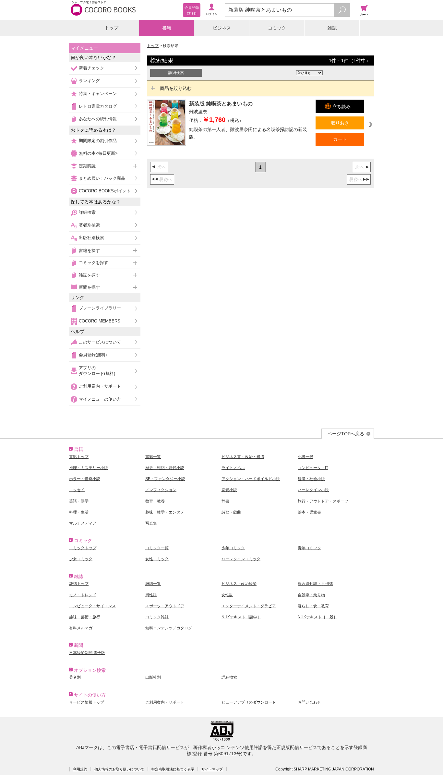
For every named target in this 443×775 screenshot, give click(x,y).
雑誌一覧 (153, 583)
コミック (277, 27)
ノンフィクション (160, 490)
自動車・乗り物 (311, 595)
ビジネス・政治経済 (239, 583)
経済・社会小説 (311, 479)
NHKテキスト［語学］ (241, 617)
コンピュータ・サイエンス (92, 606)
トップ (111, 27)
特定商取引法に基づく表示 (172, 769)
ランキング (89, 80)
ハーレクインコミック (241, 559)
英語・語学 (79, 501)
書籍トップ (79, 456)
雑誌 (332, 27)
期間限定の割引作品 (98, 140)
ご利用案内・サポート (100, 386)
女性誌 (227, 595)
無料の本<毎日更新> (98, 153)
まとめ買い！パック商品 (102, 178)
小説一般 (305, 456)
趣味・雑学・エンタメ (164, 512)
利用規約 (80, 769)
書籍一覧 (153, 456)
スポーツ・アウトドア (164, 606)
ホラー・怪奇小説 (84, 479)
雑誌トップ (79, 583)
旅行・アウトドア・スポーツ (323, 501)
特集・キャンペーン (98, 93)
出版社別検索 (91, 237)
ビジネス (222, 27)
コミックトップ (82, 548)
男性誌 (151, 595)
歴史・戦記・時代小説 (164, 468)
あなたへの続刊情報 (98, 118)
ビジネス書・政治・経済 (243, 456)
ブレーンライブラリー (100, 308)
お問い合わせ (309, 702)
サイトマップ (212, 769)
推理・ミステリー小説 (88, 468)
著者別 (75, 677)
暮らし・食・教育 (313, 606)
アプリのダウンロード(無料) (97, 370)
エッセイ (77, 490)
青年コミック (309, 548)
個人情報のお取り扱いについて (119, 769)
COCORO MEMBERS (99, 321)
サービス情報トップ (86, 702)
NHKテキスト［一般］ (317, 617)
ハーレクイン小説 (313, 490)
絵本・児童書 (309, 512)
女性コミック (157, 559)
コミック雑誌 (157, 617)
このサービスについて (100, 342)
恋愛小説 (229, 490)
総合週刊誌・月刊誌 (315, 583)
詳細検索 (87, 212)
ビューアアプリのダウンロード (249, 702)
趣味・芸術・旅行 (84, 617)
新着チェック (91, 68)
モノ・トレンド (82, 595)
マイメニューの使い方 (100, 399)
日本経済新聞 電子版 (87, 652)
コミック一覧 (157, 548)
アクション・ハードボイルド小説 (251, 479)
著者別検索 (89, 225)
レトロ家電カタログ (98, 106)
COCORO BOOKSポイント (105, 190)
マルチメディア (82, 523)
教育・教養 (155, 501)
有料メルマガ (80, 628)
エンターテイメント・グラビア (249, 606)
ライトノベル (233, 468)
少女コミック (80, 559)
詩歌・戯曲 (231, 512)
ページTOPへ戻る (346, 433)
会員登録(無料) (93, 354)
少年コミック (233, 548)
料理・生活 (79, 512)
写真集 (151, 523)
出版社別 (153, 677)
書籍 (166, 27)
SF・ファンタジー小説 (165, 479)
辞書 (225, 501)
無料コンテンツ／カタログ (168, 628)
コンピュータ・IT (313, 468)
